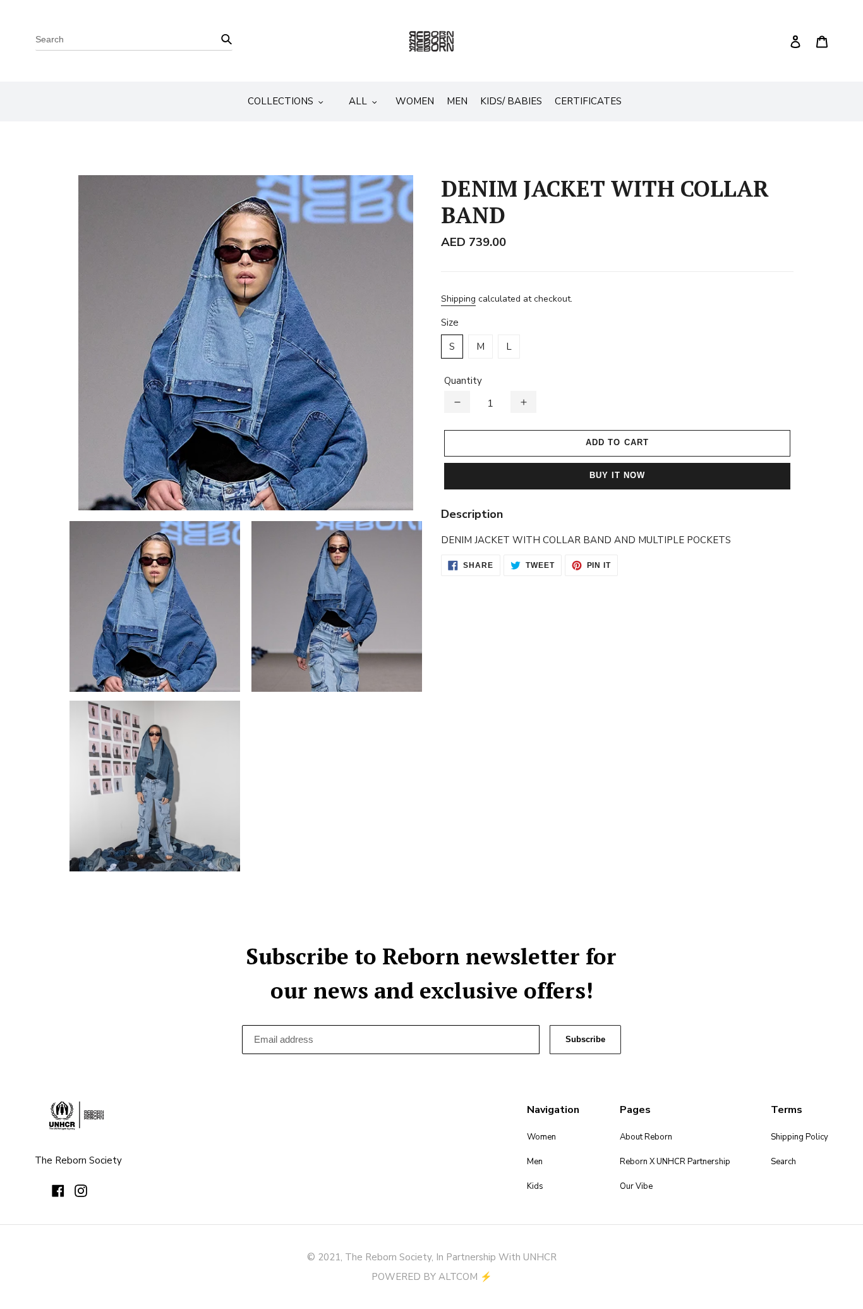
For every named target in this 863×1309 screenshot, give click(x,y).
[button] (457, 402)
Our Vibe (636, 1186)
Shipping (458, 299)
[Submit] (226, 38)
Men (535, 1161)
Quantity (463, 380)
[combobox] (133, 41)
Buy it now (617, 475)
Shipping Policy (799, 1137)
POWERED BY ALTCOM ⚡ (431, 1276)
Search (783, 1161)
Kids (535, 1186)
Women (541, 1137)
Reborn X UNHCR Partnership (675, 1161)
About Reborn (646, 1137)
